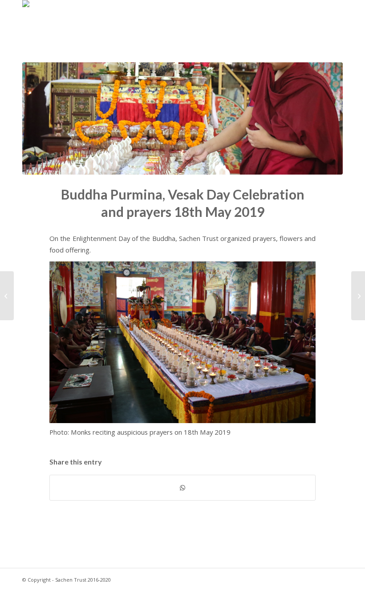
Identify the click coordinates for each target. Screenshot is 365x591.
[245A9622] (182, 118)
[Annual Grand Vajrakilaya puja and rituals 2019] (358, 295)
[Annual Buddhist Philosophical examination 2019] (7, 295)
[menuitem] (217, 20)
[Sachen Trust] (43, 20)
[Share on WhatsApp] (182, 487)
